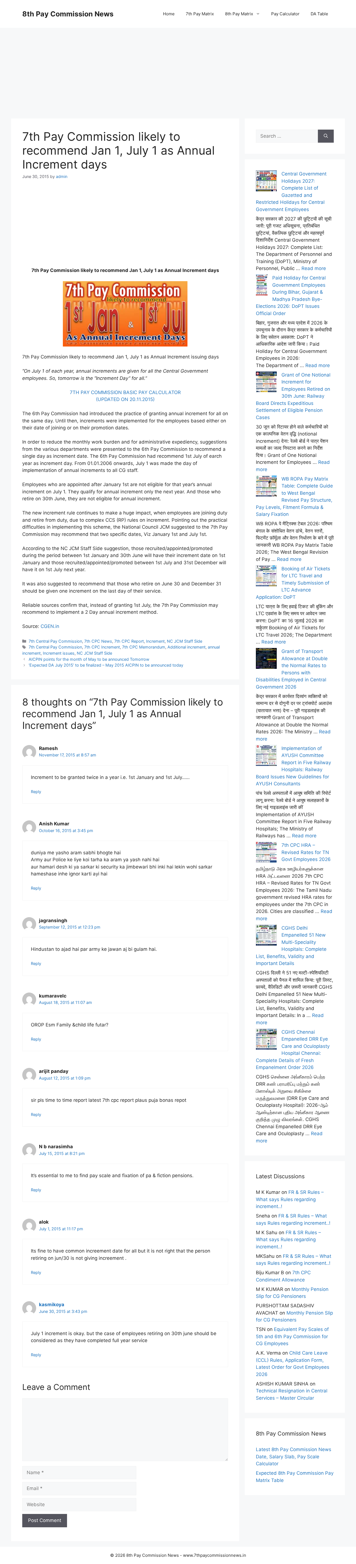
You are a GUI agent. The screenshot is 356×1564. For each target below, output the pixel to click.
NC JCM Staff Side (184, 641)
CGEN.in (50, 626)
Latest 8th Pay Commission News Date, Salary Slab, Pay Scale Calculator (293, 1456)
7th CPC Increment (102, 647)
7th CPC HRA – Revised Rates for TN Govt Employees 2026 (306, 852)
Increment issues (59, 653)
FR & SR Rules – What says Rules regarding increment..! (290, 1199)
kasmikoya (51, 1304)
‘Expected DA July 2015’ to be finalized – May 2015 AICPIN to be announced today (106, 665)
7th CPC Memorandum (143, 647)
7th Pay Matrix (200, 13)
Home (169, 13)
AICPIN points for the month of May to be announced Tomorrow (89, 659)
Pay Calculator (285, 13)
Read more (313, 268)
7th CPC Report (129, 641)
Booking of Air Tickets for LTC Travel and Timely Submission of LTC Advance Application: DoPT (293, 583)
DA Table (319, 13)
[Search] (326, 136)
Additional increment (186, 647)
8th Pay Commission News (67, 14)
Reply (36, 791)
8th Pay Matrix (239, 13)
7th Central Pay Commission (55, 641)
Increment (155, 641)
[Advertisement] (178, 67)
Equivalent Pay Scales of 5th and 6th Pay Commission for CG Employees (292, 1336)
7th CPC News (98, 641)
